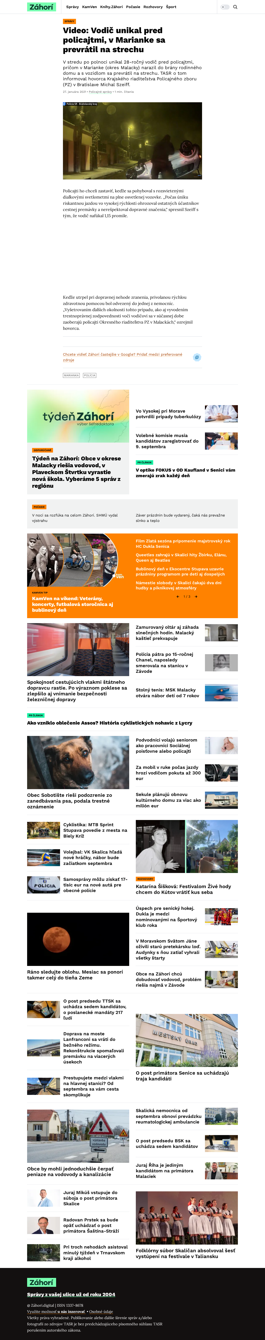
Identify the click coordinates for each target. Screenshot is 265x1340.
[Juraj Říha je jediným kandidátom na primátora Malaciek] (221, 1170)
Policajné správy (100, 91)
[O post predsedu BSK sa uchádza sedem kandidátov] (221, 1143)
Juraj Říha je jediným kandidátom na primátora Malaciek (164, 1171)
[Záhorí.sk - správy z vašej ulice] (41, 6)
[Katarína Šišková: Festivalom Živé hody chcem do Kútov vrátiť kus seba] (187, 846)
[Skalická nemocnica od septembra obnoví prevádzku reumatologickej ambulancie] (221, 1116)
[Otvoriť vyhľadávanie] (235, 7)
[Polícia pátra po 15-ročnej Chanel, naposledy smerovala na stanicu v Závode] (221, 662)
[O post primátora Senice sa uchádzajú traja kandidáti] (187, 1040)
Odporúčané (42, 450)
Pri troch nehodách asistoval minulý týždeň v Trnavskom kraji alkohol (95, 1252)
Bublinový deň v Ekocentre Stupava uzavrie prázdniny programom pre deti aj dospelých (180, 571)
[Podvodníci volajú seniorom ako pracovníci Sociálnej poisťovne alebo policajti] (221, 745)
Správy (72, 7)
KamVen (89, 7)
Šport (171, 7)
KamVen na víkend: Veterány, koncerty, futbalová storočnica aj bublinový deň (72, 604)
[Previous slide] (177, 596)
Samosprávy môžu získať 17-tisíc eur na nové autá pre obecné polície (95, 885)
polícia (89, 375)
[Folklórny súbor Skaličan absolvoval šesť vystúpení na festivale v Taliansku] (187, 1218)
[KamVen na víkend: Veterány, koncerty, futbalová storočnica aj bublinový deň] (78, 560)
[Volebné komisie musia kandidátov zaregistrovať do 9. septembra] (221, 441)
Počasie (133, 7)
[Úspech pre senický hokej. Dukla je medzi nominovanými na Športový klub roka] (221, 916)
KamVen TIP (40, 592)
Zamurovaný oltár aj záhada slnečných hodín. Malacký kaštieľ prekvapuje (167, 633)
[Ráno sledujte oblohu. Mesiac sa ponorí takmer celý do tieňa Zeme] (78, 939)
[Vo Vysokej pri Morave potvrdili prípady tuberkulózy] (221, 413)
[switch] (225, 7)
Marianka (71, 375)
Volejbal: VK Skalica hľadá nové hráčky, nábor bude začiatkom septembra (92, 857)
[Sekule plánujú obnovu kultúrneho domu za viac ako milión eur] (221, 800)
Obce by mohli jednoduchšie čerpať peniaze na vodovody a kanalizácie (70, 1171)
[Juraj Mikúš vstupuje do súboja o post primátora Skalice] (43, 1198)
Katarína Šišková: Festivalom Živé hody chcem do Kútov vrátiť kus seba (183, 889)
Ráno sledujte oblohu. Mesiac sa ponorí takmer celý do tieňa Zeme (75, 975)
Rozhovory (153, 7)
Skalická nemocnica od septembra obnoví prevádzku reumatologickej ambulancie (169, 1116)
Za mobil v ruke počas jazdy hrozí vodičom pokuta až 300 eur (168, 773)
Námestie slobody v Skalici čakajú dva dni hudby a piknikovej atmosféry (179, 585)
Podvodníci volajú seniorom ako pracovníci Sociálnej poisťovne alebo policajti (166, 745)
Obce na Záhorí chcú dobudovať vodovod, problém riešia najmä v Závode (168, 979)
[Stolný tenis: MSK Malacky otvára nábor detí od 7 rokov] (221, 692)
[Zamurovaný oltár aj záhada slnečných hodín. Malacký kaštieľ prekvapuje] (221, 632)
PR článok (144, 462)
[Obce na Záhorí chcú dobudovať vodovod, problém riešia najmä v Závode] (221, 979)
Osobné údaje (101, 1311)
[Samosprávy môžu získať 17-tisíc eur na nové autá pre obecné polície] (43, 884)
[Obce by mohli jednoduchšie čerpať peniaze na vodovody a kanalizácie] (78, 1136)
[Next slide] (196, 596)
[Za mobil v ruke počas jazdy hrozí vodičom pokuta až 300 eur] (221, 772)
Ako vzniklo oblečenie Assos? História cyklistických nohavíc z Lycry (109, 723)
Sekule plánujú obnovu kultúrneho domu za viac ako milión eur (168, 800)
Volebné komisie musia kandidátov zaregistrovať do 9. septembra (167, 441)
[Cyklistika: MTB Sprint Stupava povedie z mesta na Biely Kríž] (43, 830)
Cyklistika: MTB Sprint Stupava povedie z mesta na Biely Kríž (95, 830)
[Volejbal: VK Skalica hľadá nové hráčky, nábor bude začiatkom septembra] (43, 857)
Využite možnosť (56, 1311)
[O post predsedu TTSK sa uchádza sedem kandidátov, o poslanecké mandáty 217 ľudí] (43, 1009)
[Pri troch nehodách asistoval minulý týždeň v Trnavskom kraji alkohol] (43, 1252)
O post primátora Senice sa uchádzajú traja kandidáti (182, 1076)
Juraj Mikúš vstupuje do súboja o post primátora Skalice (90, 1198)
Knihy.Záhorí (111, 7)
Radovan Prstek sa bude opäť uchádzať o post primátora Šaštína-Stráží (91, 1225)
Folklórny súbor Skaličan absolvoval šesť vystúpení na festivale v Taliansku (185, 1253)
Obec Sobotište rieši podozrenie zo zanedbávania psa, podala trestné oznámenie (69, 801)
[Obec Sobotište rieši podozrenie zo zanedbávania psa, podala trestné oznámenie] (78, 762)
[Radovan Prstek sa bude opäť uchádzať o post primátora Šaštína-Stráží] (43, 1225)
